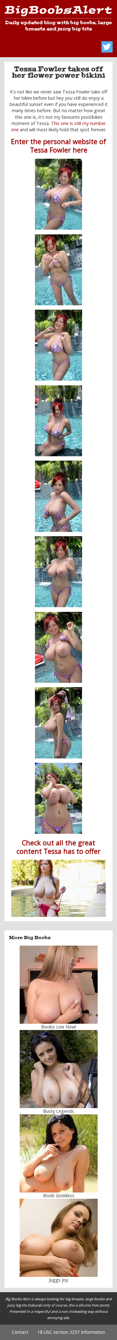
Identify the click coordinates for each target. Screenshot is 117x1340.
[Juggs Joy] (58, 1238)
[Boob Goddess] (58, 1153)
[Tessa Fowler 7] (58, 647)
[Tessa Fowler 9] (58, 798)
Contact (20, 1332)
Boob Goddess (58, 1195)
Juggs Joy (58, 1280)
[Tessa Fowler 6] (58, 571)
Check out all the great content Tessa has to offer (58, 846)
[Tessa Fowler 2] (58, 345)
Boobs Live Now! (58, 1027)
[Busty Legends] (58, 1069)
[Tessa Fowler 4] (58, 420)
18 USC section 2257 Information (71, 1332)
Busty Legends (58, 1111)
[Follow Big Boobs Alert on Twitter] (107, 46)
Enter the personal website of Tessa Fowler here (58, 145)
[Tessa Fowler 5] (58, 496)
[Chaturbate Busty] (58, 985)
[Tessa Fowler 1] (58, 194)
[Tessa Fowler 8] (58, 722)
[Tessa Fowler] (58, 888)
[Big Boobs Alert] (58, 12)
